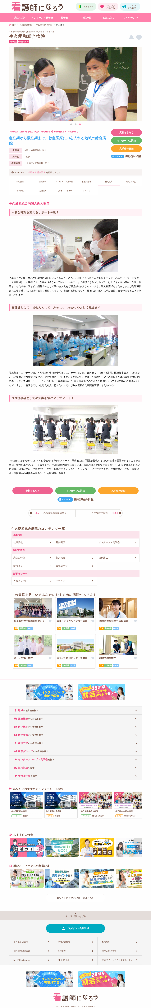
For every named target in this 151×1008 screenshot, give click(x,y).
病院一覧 (86, 17)
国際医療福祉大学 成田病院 (113, 621)
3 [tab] (79, 124)
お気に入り (109, 17)
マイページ (129, 17)
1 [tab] (71, 124)
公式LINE (65, 960)
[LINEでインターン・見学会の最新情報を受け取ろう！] (131, 38)
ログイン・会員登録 (78, 928)
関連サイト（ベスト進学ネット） (117, 960)
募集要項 (41, 172)
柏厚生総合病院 (107, 658)
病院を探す (20, 17)
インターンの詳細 (126, 140)
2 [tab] (75, 124)
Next (138, 84)
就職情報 (32, 172)
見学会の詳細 (126, 148)
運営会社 (62, 951)
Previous (12, 84)
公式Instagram (23, 960)
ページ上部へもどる (75, 916)
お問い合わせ (64, 941)
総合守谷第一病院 (23, 658)
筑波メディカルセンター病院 (72, 621)
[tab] (75, 710)
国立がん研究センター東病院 (72, 658)
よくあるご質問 (21, 941)
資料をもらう (126, 132)
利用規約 (106, 941)
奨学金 (64, 17)
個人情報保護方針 (22, 951)
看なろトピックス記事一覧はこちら (75, 898)
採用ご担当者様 (109, 951)
